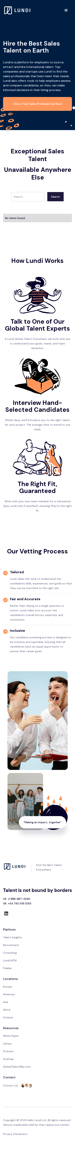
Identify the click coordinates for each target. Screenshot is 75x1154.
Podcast (8, 1051)
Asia (5, 1002)
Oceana (8, 1017)
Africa (6, 1009)
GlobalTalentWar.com (17, 1066)
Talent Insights (12, 937)
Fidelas (7, 968)
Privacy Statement (15, 1134)
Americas (9, 994)
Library (7, 1043)
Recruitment (11, 945)
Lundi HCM (10, 960)
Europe (7, 986)
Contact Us (10, 1085)
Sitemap (8, 1059)
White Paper (11, 1036)
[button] (66, 10)
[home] (17, 10)
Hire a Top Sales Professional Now (37, 104)
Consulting (10, 952)
